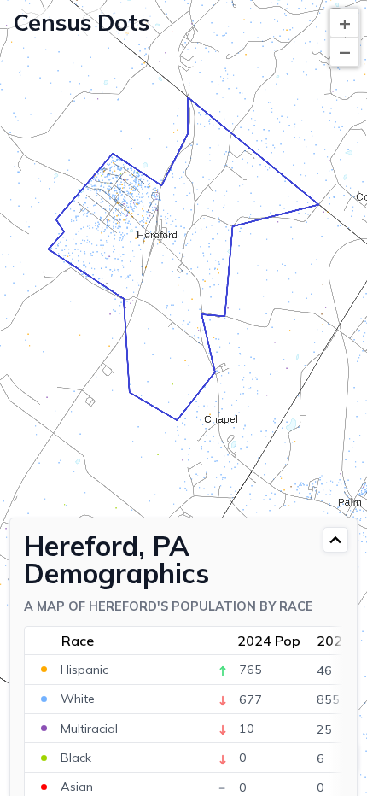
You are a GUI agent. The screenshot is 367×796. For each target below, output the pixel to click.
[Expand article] (335, 540)
